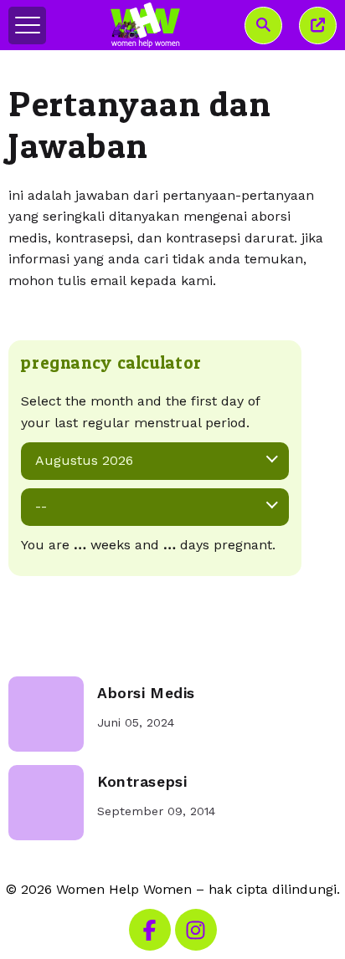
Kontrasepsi (142, 781)
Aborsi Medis (145, 693)
